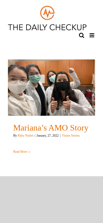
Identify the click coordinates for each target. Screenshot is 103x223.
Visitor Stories (71, 135)
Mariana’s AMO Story (50, 127)
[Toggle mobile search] (81, 35)
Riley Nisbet (25, 135)
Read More (20, 152)
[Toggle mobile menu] (92, 35)
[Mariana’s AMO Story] (51, 87)
